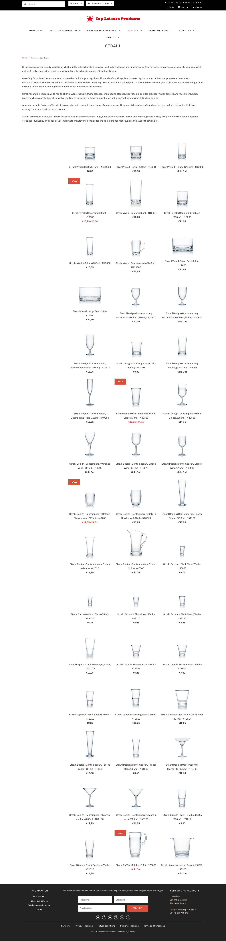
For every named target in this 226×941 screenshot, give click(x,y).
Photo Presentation (64, 30)
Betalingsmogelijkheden (39, 905)
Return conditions (106, 926)
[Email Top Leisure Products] (128, 917)
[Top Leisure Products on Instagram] (116, 917)
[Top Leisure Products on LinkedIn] (122, 917)
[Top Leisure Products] (113, 19)
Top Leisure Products (107, 932)
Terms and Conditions (154, 926)
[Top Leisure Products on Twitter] (98, 917)
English (74, 3)
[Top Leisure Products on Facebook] (104, 917)
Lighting (133, 30)
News (39, 910)
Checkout (197, 7)
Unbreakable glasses (102, 30)
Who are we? (39, 896)
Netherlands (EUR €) (98, 3)
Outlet (112, 37)
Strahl (113, 46)
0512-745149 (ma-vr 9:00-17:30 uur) (183, 3)
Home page (36, 30)
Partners (65, 926)
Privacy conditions (84, 926)
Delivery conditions (129, 926)
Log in (171, 7)
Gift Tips (185, 30)
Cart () (184, 7)
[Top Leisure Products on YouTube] (110, 917)
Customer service (39, 901)
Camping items (159, 30)
